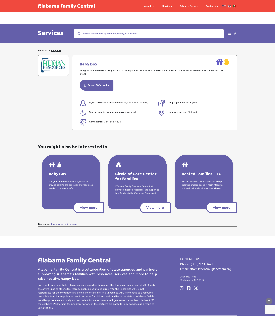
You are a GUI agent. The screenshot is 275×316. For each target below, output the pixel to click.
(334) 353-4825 (112, 121)
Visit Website (98, 85)
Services (167, 6)
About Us (149, 6)
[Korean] (229, 6)
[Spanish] (234, 6)
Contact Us (212, 6)
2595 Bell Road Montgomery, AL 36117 (192, 278)
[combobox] (149, 33)
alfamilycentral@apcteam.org (210, 269)
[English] (224, 6)
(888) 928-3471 (202, 264)
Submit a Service (188, 6)
